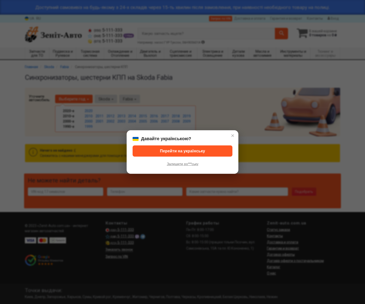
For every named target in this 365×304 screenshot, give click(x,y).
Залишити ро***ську (182, 164)
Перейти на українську (182, 151)
